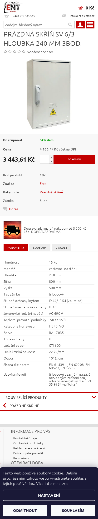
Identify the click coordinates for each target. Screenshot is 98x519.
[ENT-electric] (13, 6)
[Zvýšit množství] (51, 157)
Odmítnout (25, 510)
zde (65, 483)
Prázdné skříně (51, 192)
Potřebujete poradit (28, 453)
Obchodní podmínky (28, 443)
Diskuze (61, 247)
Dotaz (14, 209)
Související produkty (26, 397)
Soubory (40, 247)
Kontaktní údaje (25, 438)
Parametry (15, 247)
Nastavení (49, 495)
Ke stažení (21, 458)
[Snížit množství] (51, 161)
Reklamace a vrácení (29, 448)
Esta (43, 183)
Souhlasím (73, 510)
